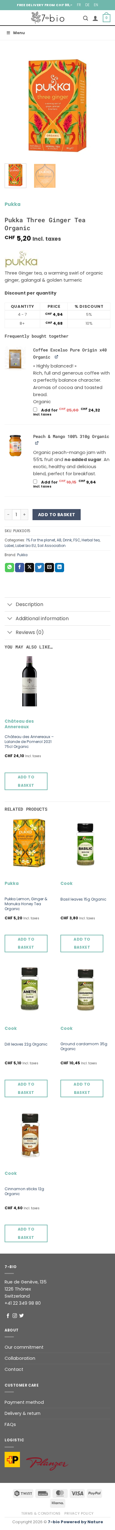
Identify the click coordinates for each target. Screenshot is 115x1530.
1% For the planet (40, 540)
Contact (14, 1369)
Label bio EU (25, 545)
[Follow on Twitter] (21, 1316)
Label (9, 545)
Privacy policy (79, 1513)
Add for (71, 412)
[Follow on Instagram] (15, 1316)
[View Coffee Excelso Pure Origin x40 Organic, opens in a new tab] (57, 356)
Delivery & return (22, 1413)
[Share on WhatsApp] (9, 567)
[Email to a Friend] (49, 567)
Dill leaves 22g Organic (26, 1044)
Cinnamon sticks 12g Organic (24, 1191)
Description (29, 604)
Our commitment (24, 1347)
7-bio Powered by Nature (75, 1522)
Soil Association (51, 545)
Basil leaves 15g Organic (83, 899)
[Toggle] (10, 605)
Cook (66, 883)
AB (59, 540)
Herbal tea (91, 540)
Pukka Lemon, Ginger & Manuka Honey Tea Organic (26, 904)
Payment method (24, 1402)
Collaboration (20, 1358)
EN (96, 4)
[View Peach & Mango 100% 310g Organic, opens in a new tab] (37, 442)
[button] (85, 18)
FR (79, 4)
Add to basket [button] (26, 781)
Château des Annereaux (19, 724)
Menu (19, 32)
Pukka (13, 204)
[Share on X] (29, 567)
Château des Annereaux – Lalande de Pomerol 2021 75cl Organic (29, 741)
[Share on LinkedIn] (59, 567)
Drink (67, 540)
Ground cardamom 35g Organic (83, 1046)
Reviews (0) (30, 632)
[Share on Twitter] (39, 567)
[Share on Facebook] (19, 567)
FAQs (10, 1424)
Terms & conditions (41, 1513)
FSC (76, 540)
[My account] (95, 18)
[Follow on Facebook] (8, 1316)
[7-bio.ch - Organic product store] (48, 17)
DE (87, 4)
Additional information (42, 618)
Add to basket (56, 515)
